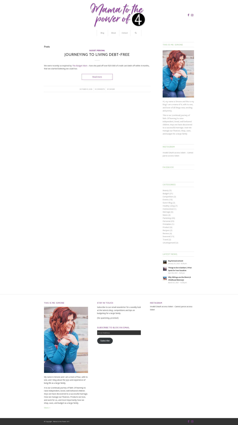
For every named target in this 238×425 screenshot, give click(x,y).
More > (47, 407)
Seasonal (166, 236)
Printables (167, 224)
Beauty (166, 190)
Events (166, 199)
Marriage (166, 212)
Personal (101, 50)
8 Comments (100, 89)
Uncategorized (169, 242)
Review (166, 233)
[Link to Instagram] (192, 15)
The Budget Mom (79, 65)
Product (166, 227)
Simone (112, 89)
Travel (165, 239)
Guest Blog (167, 202)
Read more (97, 77)
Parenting (167, 218)
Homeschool (168, 209)
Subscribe (105, 341)
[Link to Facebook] (188, 15)
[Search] (135, 33)
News (165, 215)
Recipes (166, 230)
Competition (168, 196)
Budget (92, 50)
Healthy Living (169, 206)
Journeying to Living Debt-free (97, 54)
